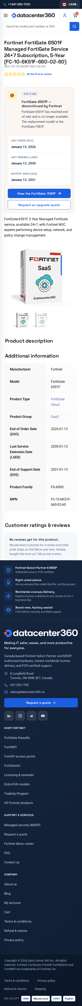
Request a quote (38, 703)
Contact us (12, 862)
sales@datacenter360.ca (27, 692)
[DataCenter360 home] (33, 15)
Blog (7, 893)
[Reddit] (31, 715)
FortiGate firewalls (17, 738)
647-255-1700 (19, 685)
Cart (7, 912)
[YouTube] (43, 715)
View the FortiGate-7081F (37, 193)
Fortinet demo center (19, 844)
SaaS (55, 417)
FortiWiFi (10, 747)
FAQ (7, 853)
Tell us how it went (49, 554)
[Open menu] (5, 15)
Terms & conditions (18, 921)
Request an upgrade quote (39, 205)
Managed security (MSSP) (22, 825)
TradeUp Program (16, 794)
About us (10, 884)
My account (12, 903)
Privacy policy (14, 940)
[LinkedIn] (8, 715)
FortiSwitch (12, 766)
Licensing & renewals (19, 775)
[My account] (64, 15)
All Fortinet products (18, 803)
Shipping (40, 989)
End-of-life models (17, 784)
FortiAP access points (19, 756)
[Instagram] (20, 715)
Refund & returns (15, 931)
